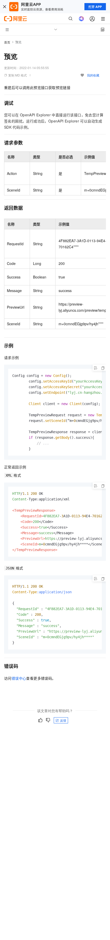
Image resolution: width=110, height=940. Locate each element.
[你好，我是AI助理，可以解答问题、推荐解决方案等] (81, 18)
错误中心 (19, 678)
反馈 (63, 720)
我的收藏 (93, 75)
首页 (7, 42)
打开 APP (95, 6)
